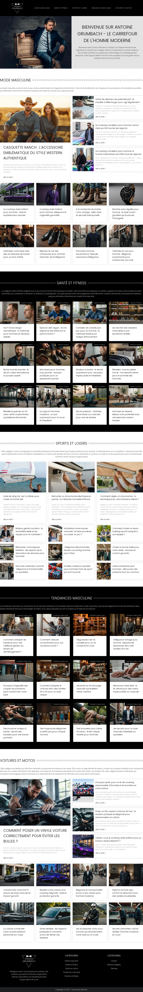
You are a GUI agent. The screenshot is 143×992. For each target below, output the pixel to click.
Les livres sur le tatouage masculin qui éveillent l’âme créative (89, 688)
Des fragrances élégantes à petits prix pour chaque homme (53, 731)
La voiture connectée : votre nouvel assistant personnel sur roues (14, 931)
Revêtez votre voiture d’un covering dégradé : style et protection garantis (53, 893)
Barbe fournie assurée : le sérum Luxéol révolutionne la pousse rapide (16, 372)
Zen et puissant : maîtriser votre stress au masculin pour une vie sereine (89, 414)
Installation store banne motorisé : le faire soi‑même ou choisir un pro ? (77, 531)
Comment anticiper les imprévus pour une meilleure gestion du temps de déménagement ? (14, 645)
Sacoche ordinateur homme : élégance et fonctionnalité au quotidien (30, 569)
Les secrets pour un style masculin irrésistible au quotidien (125, 731)
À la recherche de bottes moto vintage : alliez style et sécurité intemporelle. (88, 212)
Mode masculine (42, 8)
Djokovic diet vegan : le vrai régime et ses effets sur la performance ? (53, 330)
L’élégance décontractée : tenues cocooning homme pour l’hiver (77, 550)
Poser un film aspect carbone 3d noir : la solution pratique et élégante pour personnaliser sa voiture (115, 814)
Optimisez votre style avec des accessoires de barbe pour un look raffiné (16, 254)
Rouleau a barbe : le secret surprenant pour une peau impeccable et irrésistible (89, 372)
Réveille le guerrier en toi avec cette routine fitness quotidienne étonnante (16, 414)
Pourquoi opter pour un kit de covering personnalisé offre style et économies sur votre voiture (115, 785)
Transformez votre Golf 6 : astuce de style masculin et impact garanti (17, 893)
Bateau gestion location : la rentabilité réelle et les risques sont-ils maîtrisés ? (29, 531)
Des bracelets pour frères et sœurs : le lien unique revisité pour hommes (89, 731)
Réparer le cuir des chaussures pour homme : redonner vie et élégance (53, 254)
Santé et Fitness (61, 8)
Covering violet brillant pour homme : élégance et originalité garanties (53, 212)
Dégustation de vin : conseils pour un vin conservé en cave (86, 642)
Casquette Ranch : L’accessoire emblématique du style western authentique (33, 153)
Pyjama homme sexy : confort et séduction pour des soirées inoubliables (125, 893)
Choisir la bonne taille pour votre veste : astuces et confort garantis (125, 550)
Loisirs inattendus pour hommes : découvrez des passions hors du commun (125, 569)
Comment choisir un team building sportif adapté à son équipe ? (125, 531)
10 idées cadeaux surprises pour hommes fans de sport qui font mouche (78, 569)
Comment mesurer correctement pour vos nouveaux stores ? (51, 642)
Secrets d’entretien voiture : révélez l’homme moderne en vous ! (125, 931)
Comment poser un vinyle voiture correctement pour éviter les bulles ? (35, 836)
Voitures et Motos (123, 8)
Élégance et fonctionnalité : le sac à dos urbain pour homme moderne (89, 893)
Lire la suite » (8, 177)
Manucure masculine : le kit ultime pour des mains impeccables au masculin (126, 688)
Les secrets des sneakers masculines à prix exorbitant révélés (124, 330)
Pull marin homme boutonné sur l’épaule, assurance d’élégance (87, 254)
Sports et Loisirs (79, 8)
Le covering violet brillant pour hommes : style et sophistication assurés (15, 212)
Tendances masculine (101, 8)
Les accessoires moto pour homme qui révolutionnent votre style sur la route (89, 931)
